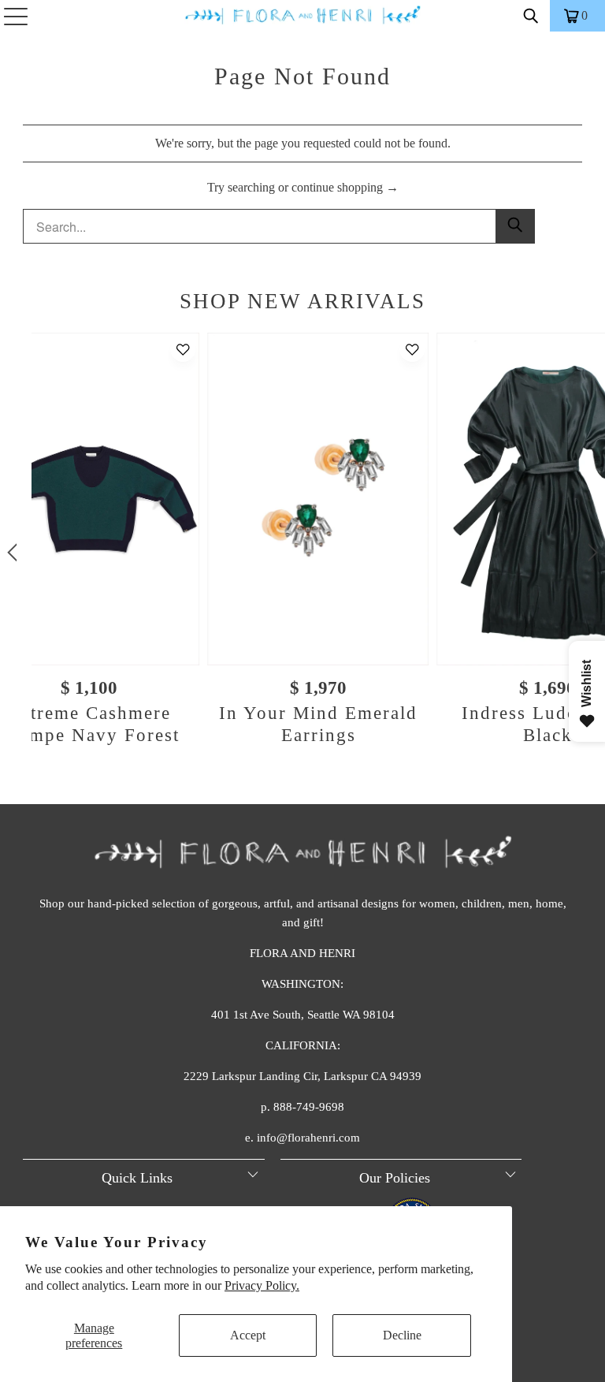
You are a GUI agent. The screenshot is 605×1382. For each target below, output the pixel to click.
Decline (402, 1335)
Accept (247, 1335)
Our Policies (394, 1178)
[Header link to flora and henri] (302, 16)
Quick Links (137, 1178)
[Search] (531, 16)
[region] (302, 552)
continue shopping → (345, 187)
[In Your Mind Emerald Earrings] (318, 499)
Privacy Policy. (262, 1285)
